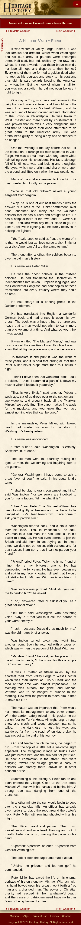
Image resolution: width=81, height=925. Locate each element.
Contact (66, 915)
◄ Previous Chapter (17, 30)
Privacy (54, 915)
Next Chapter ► (66, 30)
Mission (14, 915)
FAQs (25, 915)
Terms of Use (39, 915)
